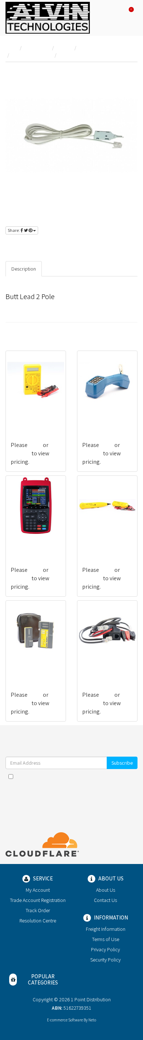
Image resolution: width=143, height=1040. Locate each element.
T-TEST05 (22, 416)
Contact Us (105, 900)
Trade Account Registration (38, 900)
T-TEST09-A (96, 665)
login (30, 245)
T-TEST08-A (96, 416)
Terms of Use (105, 939)
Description (23, 268)
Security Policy (105, 959)
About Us (105, 890)
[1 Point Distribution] (48, 17)
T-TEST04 (93, 541)
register (54, 245)
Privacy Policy (105, 949)
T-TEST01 (22, 665)
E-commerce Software (65, 1019)
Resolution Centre (37, 920)
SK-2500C (22, 541)
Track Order (38, 910)
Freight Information (105, 929)
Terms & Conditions (88, 776)
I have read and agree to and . (75, 780)
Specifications (63, 268)
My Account (38, 890)
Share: (14, 230)
